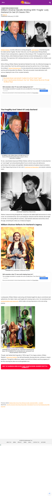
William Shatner (5, 50)
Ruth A (5, 15)
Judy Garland (34, 50)
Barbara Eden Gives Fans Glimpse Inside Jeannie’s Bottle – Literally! (26, 403)
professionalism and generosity (9, 301)
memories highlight (11, 357)
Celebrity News (5, 8)
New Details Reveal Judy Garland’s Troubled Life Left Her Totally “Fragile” (22, 78)
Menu (3, 2)
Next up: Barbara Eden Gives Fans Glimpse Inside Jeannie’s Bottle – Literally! (25, 366)
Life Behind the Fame (13, 8)
